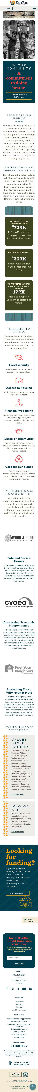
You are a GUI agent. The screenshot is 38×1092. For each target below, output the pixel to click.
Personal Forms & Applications (19, 1019)
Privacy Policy (19, 1032)
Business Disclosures (19, 1029)
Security (19, 1004)
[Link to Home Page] (19, 6)
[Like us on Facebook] (7, 989)
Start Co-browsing (19, 1010)
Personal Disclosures (19, 1021)
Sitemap (19, 1007)
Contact (19, 977)
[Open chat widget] (32, 1087)
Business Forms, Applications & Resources (19, 1025)
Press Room (19, 1002)
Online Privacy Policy (19, 1034)
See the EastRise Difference (19, 96)
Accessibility (19, 1037)
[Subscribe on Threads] (18, 989)
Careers (19, 983)
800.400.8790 (19, 975)
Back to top (30, 920)
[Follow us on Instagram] (12, 989)
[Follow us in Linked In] (30, 989)
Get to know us (17, 832)
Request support (17, 893)
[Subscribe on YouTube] (24, 989)
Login (8, 8)
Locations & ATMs (19, 980)
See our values (17, 795)
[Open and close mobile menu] (34, 8)
